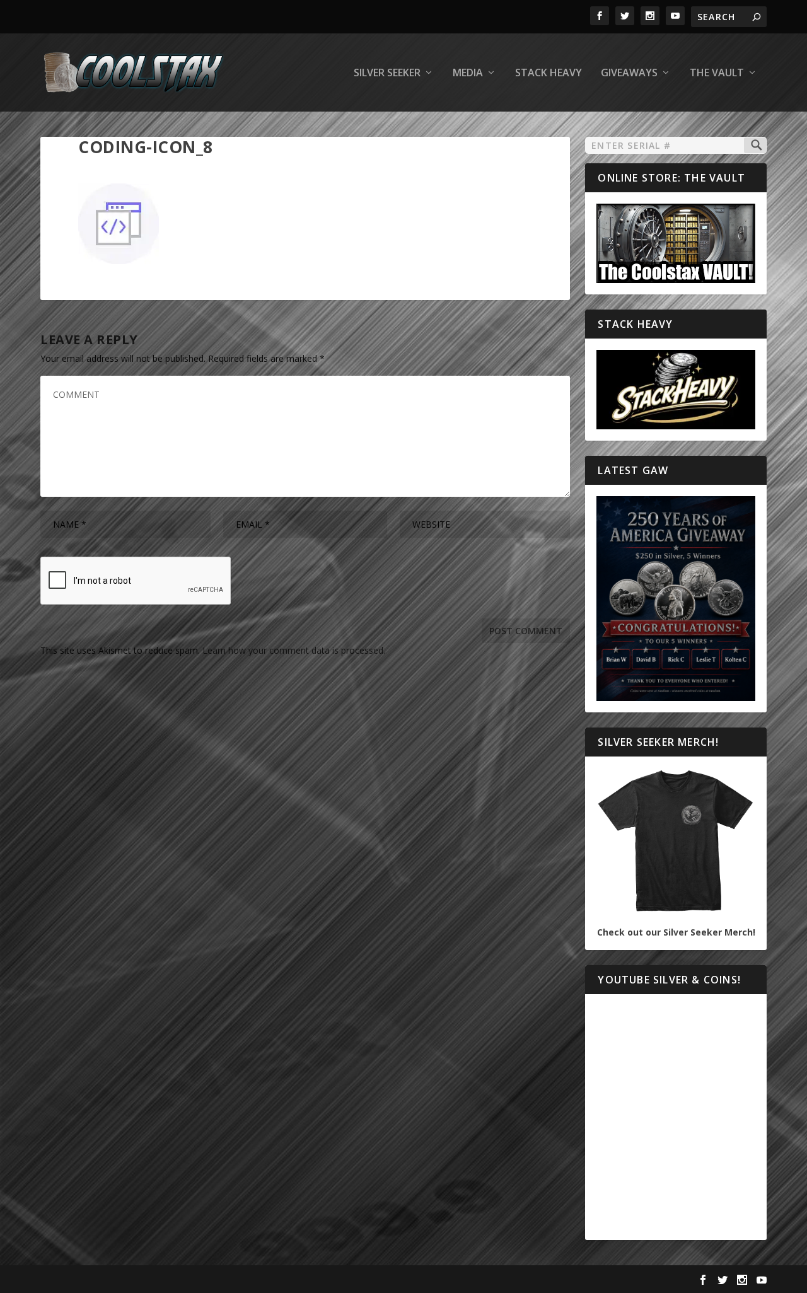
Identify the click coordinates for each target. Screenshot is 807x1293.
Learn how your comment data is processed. (293, 650)
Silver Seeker (387, 73)
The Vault (717, 73)
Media (468, 73)
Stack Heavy (548, 73)
